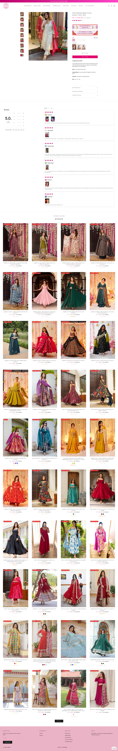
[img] (76, 20)
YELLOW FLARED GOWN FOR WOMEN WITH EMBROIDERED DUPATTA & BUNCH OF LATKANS (73, 459)
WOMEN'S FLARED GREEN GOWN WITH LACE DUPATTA (73, 312)
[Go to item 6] (22, 40)
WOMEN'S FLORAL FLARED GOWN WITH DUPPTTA (44, 360)
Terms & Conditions (69, 739)
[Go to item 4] (22, 30)
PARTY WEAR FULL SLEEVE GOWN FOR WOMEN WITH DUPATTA (44, 459)
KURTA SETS (66, 5)
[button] (19, 113)
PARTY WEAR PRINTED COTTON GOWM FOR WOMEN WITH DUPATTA (73, 561)
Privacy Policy (67, 733)
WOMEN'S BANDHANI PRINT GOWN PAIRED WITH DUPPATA (73, 510)
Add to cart (85, 53)
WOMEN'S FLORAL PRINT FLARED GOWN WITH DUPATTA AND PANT (44, 264)
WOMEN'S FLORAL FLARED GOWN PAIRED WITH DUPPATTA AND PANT (44, 510)
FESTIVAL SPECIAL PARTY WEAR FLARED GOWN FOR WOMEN (73, 609)
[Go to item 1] (22, 14)
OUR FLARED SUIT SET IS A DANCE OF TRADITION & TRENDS (102, 510)
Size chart (96, 37)
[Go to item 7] (22, 45)
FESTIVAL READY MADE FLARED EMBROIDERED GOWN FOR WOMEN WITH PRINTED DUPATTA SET (44, 660)
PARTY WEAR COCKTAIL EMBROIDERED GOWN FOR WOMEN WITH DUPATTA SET (44, 710)
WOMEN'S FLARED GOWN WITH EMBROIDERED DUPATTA (16, 361)
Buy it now (85, 56)
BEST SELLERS (37, 5)
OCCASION (73, 5)
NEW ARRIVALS (27, 5)
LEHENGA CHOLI (56, 5)
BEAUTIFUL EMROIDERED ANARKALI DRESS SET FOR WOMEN (102, 710)
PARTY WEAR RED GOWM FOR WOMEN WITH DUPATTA (44, 561)
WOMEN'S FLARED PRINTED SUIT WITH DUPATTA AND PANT (102, 264)
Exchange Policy (68, 737)
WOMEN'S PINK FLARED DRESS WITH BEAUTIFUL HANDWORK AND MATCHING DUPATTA (44, 312)
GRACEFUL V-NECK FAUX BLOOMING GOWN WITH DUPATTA (44, 609)
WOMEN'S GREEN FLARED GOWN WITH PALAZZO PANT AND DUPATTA (102, 312)
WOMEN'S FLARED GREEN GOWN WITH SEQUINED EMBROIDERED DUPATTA (15, 410)
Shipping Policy (68, 735)
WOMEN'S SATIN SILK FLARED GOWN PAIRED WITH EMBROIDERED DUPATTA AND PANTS (16, 561)
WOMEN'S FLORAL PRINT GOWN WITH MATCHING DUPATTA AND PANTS (15, 510)
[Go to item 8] (22, 51)
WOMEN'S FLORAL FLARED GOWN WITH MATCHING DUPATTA (15, 312)
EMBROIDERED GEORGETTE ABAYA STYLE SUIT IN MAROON (102, 609)
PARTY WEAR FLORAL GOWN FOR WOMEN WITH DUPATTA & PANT (102, 410)
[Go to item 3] (22, 25)
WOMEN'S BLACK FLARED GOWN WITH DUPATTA (102, 360)
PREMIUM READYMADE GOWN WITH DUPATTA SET (15, 659)
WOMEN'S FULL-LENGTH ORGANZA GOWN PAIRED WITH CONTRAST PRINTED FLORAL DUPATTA (102, 459)
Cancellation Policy (68, 741)
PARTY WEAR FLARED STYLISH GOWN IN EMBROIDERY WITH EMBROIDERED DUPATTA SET (73, 710)
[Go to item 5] (22, 35)
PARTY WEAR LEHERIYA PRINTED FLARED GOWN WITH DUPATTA (15, 609)
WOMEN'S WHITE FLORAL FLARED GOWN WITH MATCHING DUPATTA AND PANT (74, 264)
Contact (41, 733)
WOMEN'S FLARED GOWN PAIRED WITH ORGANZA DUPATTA (44, 410)
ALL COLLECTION (90, 5)
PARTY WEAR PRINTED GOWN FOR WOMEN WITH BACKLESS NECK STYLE (73, 410)
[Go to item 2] (22, 19)
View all (59, 720)
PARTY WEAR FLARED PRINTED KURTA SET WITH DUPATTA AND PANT (102, 561)
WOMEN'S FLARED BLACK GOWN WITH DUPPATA (73, 360)
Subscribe (7, 742)
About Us (41, 735)
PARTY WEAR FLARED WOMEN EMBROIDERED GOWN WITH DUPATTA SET (73, 660)
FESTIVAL (81, 5)
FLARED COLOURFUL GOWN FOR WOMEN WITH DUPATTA (16, 459)
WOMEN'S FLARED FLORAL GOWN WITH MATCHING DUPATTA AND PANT (15, 264)
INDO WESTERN (46, 5)
